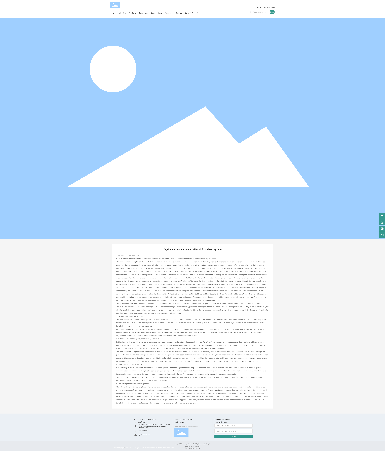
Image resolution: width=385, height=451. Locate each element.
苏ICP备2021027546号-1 (192, 448)
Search (272, 12)
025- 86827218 (143, 431)
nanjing (195, 446)
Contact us (259, 7)
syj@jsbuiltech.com (269, 7)
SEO (198, 446)
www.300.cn (188, 446)
